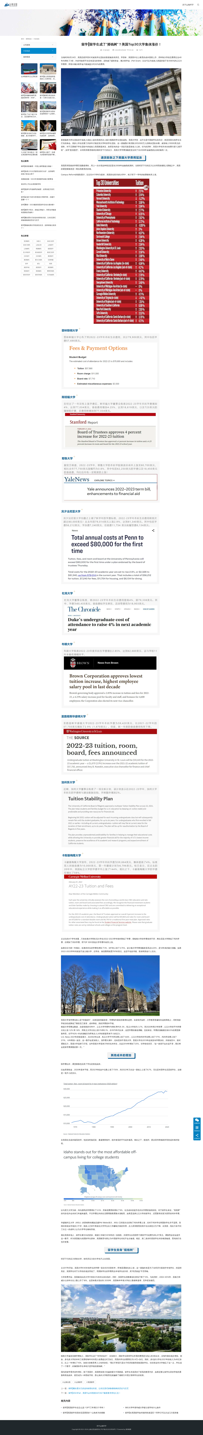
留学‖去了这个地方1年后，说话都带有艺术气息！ (29, 115)
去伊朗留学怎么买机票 (29, 76)
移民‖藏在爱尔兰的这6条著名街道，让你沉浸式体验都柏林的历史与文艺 (98, 1388)
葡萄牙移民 (50, 271)
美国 (50, 263)
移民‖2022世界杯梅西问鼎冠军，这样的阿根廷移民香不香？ (48, 134)
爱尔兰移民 (38, 260)
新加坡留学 (38, 252)
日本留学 (26, 256)
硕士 (38, 263)
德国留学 (50, 249)
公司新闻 (26, 45)
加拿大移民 (26, 245)
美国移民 (50, 267)
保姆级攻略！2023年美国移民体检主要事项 (37, 179)
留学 (26, 263)
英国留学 (26, 271)
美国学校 (26, 267)
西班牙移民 (38, 275)
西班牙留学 (26, 275)
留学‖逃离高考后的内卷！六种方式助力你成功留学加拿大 (48, 96)
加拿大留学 (50, 241)
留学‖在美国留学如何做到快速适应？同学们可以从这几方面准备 (151, 1413)
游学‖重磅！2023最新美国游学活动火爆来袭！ (38, 205)
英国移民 (38, 271)
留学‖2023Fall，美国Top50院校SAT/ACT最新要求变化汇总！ (94, 1393)
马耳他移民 (50, 275)
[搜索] (198, 4)
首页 (22, 39)
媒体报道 (26, 57)
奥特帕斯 (128, 1429)
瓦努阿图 (50, 260)
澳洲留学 (50, 256)
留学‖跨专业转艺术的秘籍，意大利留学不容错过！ (29, 134)
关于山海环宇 (188, 5)
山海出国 (67, 1382)
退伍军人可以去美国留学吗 (31, 184)
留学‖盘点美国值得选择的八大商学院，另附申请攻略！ (48, 77)
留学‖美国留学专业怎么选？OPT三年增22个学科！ (84, 1407)
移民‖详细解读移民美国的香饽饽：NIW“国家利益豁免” (28, 96)
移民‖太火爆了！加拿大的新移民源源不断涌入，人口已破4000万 (48, 153)
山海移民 (26, 249)
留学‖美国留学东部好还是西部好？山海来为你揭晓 (84, 1413)
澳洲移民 (26, 260)
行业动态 (106, 50)
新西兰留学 (50, 252)
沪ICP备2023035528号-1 (108, 1429)
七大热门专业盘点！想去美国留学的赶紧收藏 (29, 153)
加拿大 (39, 241)
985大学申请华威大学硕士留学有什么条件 (143, 1407)
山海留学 (79, 1382)
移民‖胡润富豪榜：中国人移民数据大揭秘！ (37, 166)
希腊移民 (38, 249)
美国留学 (91, 1382)
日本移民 (38, 256)
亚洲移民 (26, 241)
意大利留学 (26, 252)
